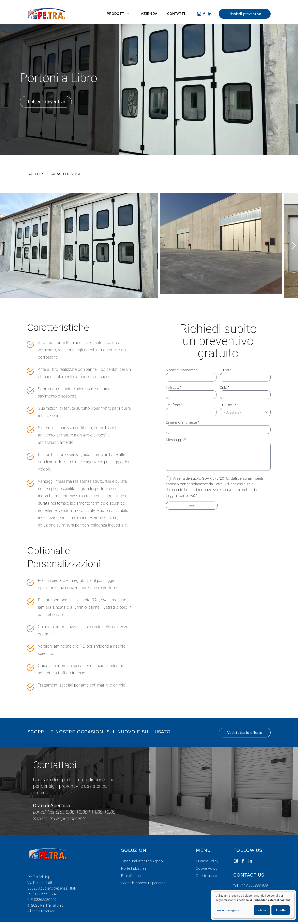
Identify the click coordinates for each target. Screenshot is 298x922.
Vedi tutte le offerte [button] (244, 732)
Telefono (173, 405)
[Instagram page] (199, 13)
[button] (293, 246)
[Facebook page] (204, 13)
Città (223, 387)
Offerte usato (206, 876)
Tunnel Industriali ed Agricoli (142, 861)
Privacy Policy (207, 861)
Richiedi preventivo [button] (244, 14)
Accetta (280, 910)
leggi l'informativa (180, 495)
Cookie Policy (207, 868)
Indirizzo (172, 387)
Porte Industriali (133, 868)
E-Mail (224, 370)
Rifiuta (262, 910)
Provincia (227, 405)
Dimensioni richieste (181, 422)
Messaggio (175, 440)
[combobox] (245, 412)
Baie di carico (132, 876)
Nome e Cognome (180, 370)
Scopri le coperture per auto (143, 883)
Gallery (35, 174)
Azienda (149, 13)
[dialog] (253, 905)
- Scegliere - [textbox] (232, 412)
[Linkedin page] (209, 13)
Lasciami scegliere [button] (227, 910)
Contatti (176, 13)
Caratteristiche (67, 174)
